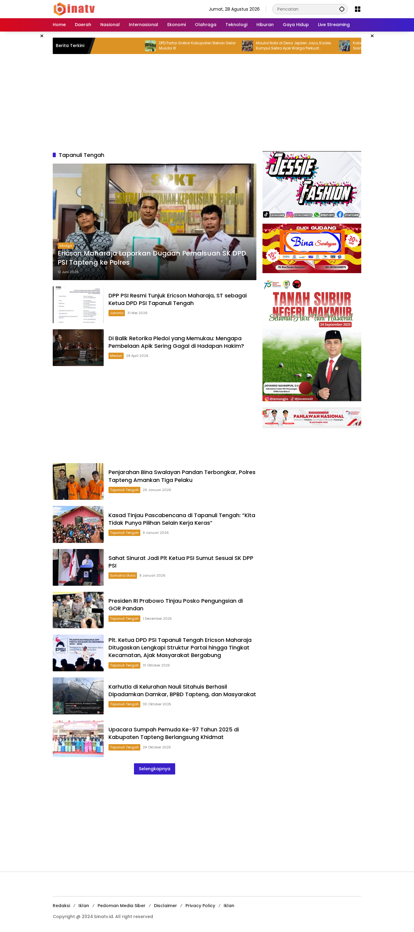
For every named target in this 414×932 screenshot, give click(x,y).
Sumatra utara (122, 575)
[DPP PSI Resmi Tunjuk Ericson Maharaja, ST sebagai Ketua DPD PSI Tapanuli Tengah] (78, 304)
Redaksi (61, 906)
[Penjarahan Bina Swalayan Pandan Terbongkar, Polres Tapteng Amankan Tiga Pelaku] (78, 481)
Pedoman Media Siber (121, 906)
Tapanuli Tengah (124, 489)
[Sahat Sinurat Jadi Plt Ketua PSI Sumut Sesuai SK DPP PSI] (78, 567)
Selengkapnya (154, 769)
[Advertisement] (207, 102)
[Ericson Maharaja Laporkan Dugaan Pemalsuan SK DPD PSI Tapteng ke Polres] (154, 222)
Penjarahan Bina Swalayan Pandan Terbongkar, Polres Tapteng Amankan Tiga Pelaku (182, 475)
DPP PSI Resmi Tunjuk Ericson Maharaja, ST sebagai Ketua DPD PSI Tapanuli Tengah (178, 299)
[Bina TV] (74, 9)
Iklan (83, 906)
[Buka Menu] (357, 9)
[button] (342, 9)
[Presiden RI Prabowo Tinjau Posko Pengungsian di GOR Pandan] (78, 610)
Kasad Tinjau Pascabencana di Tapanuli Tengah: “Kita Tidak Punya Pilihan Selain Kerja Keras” (182, 519)
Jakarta (116, 312)
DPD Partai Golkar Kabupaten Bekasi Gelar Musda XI (171, 46)
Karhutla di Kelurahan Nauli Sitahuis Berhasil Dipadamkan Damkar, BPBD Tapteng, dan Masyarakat (182, 690)
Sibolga (65, 245)
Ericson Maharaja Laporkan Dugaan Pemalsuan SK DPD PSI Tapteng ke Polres (152, 258)
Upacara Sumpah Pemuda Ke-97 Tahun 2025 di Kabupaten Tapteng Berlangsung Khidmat (174, 733)
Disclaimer (165, 906)
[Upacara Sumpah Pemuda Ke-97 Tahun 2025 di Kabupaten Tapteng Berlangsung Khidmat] (78, 738)
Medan (116, 355)
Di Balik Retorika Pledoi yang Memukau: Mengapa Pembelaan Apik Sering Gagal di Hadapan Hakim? (176, 342)
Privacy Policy (200, 906)
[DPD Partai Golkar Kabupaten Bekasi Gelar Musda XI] (124, 45)
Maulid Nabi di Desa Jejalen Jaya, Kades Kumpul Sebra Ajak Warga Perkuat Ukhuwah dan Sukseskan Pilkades (267, 46)
